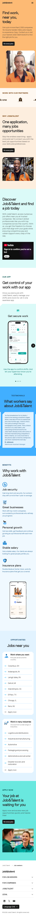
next (33, 346)
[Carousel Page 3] (18, 381)
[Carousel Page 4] (20, 381)
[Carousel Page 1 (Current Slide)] (15, 381)
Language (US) (9, 907)
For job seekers (9, 877)
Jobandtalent (7, 3)
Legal (4, 894)
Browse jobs (8, 44)
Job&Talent (8, 888)
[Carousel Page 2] (17, 381)
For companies (9, 883)
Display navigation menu (32, 3)
